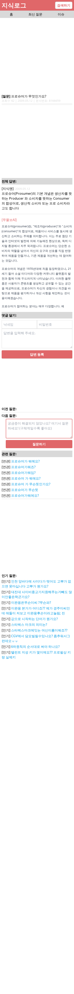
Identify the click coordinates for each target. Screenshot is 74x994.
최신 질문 (35, 14)
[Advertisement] (37, 56)
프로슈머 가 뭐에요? (25, 483)
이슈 (61, 14)
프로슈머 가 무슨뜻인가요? (30, 489)
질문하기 (39, 449)
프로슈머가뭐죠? (23, 472)
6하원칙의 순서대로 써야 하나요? (35, 651)
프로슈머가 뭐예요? (25, 466)
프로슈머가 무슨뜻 (24, 494)
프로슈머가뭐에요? (25, 500)
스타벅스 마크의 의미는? (29, 629)
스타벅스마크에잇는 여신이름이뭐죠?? (39, 635)
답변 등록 (37, 359)
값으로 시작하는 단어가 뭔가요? (34, 623)
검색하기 (63, 5)
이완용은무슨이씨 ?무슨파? (31, 607)
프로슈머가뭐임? (23, 477)
